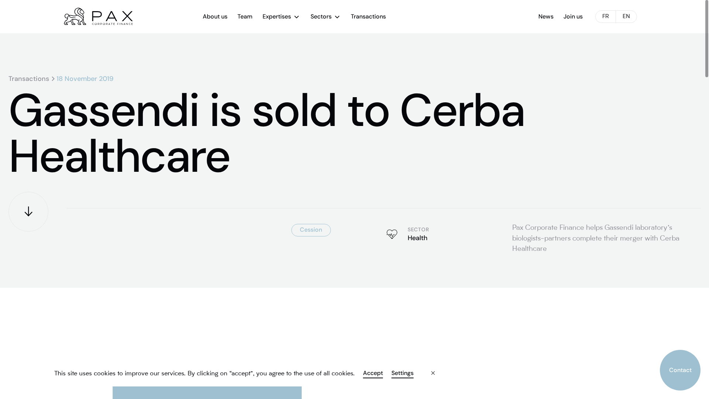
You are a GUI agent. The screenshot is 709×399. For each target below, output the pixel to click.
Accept (373, 373)
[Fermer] (427, 368)
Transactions (28, 78)
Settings (402, 373)
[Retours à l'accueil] (98, 16)
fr (605, 17)
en (626, 17)
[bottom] (28, 212)
